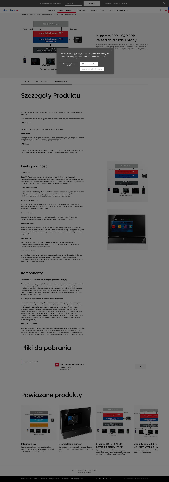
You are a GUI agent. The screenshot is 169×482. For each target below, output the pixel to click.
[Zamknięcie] (111, 50)
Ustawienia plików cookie (69, 64)
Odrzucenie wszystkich (89, 64)
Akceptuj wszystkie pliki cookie (92, 69)
